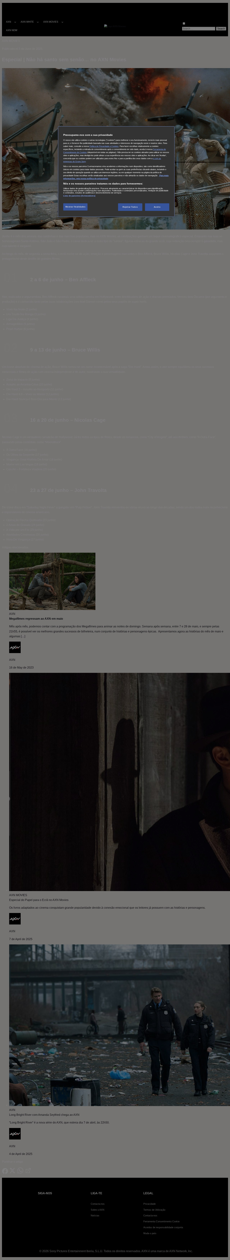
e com (156, 158)
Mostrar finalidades (75, 207)
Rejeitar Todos (130, 207)
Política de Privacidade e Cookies (104, 146)
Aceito (157, 207)
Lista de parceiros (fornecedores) (79, 196)
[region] (116, 171)
